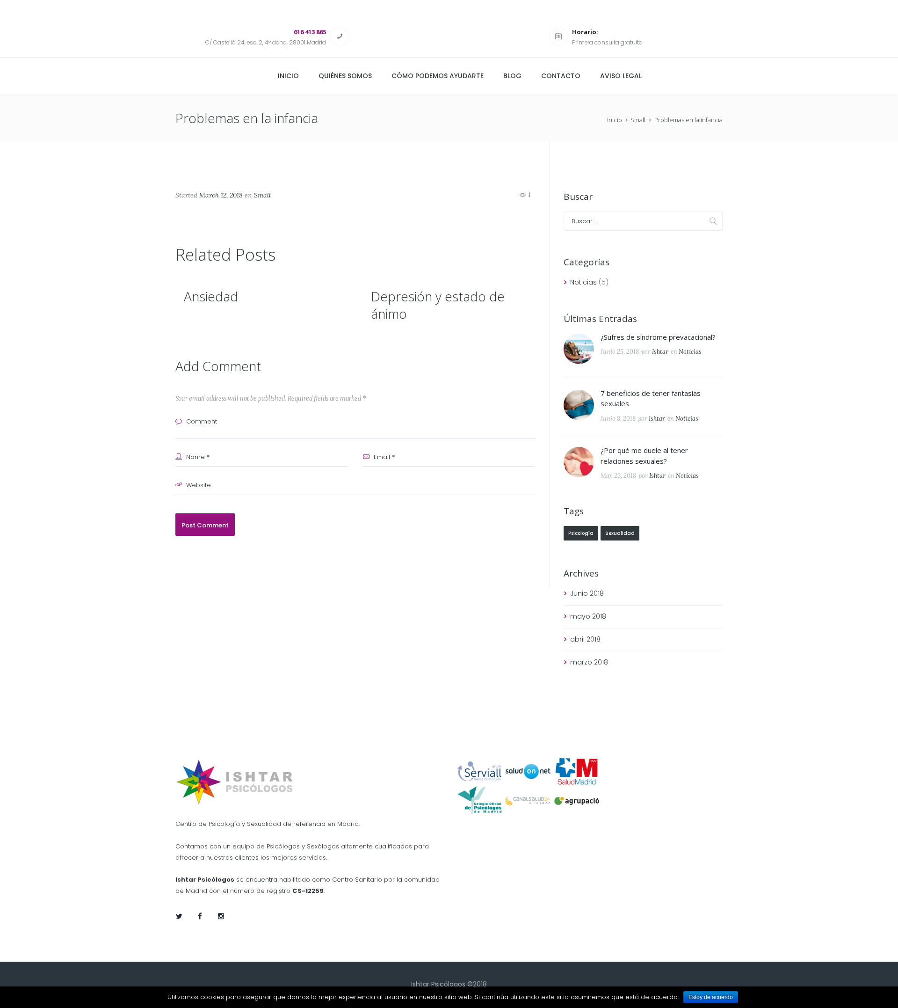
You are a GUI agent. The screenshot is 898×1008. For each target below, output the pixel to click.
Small (637, 120)
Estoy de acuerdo (710, 997)
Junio (587, 593)
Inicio (614, 120)
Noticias (583, 282)
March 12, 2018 (221, 195)
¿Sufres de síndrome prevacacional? (658, 337)
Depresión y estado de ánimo (438, 304)
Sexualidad (620, 533)
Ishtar (660, 352)
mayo (588, 616)
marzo (589, 662)
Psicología (581, 533)
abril (585, 639)
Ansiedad (211, 296)
